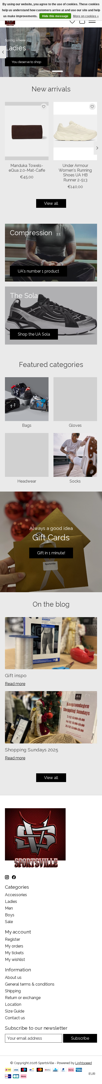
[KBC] (55, 1070)
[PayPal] (63, 1070)
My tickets (14, 952)
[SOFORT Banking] (71, 1070)
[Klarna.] (23, 1076)
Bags (26, 425)
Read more (15, 683)
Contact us (15, 1017)
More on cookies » (86, 16)
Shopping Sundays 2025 (31, 749)
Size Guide (14, 1011)
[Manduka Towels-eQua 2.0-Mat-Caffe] (27, 131)
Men (9, 908)
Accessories (16, 894)
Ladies (11, 901)
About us (13, 977)
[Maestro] (24, 1070)
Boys (9, 915)
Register (12, 939)
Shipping (13, 991)
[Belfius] (48, 1070)
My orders (14, 946)
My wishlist (15, 959)
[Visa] (16, 1070)
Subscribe (80, 1038)
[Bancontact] (32, 1070)
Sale (9, 921)
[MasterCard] (40, 1070)
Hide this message (55, 16)
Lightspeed (83, 1063)
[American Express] (79, 1070)
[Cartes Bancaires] (16, 1076)
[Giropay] (8, 1076)
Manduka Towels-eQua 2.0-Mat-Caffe (27, 168)
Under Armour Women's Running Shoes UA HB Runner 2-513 (75, 172)
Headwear (26, 481)
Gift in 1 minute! (51, 553)
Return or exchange (23, 997)
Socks (75, 481)
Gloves (75, 425)
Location (13, 1004)
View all (51, 203)
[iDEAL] (8, 1070)
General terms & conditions (29, 984)
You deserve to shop (26, 62)
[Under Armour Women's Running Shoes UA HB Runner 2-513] (75, 131)
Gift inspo (15, 675)
